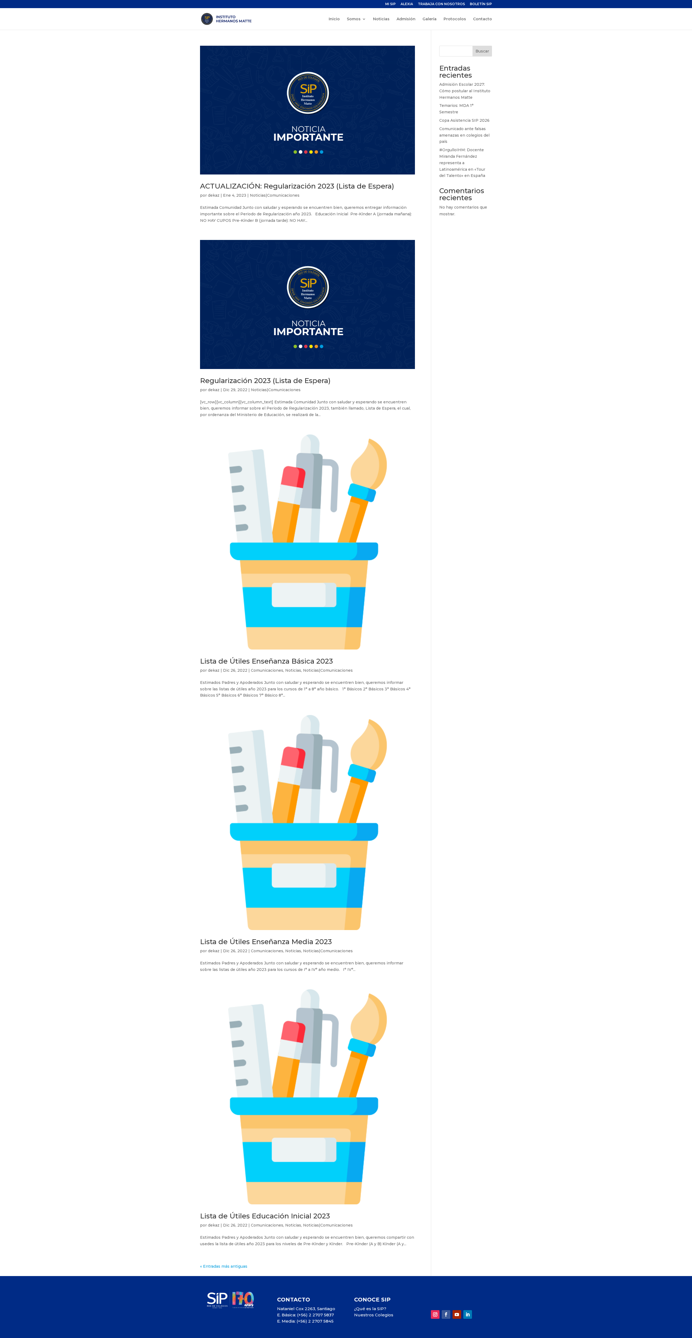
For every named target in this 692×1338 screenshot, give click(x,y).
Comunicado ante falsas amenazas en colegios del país (464, 135)
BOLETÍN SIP (481, 4)
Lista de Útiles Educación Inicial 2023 (265, 1216)
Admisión (406, 19)
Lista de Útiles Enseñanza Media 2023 (266, 941)
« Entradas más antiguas (223, 1266)
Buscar (482, 51)
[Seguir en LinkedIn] (467, 1314)
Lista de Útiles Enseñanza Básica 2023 (266, 661)
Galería (429, 19)
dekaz (213, 195)
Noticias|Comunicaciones (275, 195)
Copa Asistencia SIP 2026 (464, 120)
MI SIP (390, 4)
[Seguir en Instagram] (435, 1314)
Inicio (334, 19)
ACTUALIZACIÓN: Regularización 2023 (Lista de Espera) (297, 186)
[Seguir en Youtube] (457, 1314)
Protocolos (455, 19)
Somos (354, 19)
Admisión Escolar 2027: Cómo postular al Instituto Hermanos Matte (464, 91)
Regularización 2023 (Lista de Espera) (265, 380)
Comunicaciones (267, 670)
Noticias (381, 19)
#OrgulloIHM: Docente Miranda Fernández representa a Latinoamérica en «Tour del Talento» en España (462, 162)
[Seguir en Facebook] (446, 1314)
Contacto (482, 19)
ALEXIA (407, 4)
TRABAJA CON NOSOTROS (441, 4)
